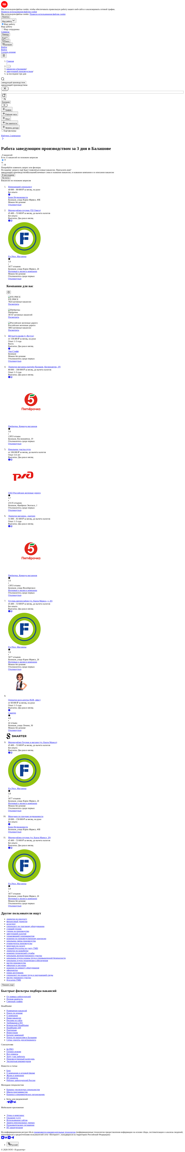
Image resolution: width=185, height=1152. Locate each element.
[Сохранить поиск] (4, 96)
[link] (5, 41)
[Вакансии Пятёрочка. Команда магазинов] (95, 402)
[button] (4, 47)
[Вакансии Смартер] (95, 736)
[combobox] (13, 82)
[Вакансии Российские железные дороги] (95, 476)
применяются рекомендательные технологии (55, 1132)
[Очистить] (5, 88)
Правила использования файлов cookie (48, 14)
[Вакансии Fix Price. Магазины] (95, 238)
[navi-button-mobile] (4, 55)
